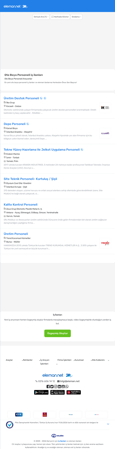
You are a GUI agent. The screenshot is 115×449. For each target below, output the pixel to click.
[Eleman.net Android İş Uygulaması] (41, 392)
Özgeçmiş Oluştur (57, 333)
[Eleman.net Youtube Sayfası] (63, 386)
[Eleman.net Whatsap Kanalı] (66, 386)
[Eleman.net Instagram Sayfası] (55, 386)
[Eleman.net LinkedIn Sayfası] (59, 386)
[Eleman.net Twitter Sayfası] (51, 386)
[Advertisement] (57, 46)
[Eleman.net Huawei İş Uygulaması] (73, 392)
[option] (19, 414)
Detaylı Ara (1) (40, 17)
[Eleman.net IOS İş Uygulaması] (57, 392)
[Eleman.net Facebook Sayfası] (48, 386)
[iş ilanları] (16, 6)
